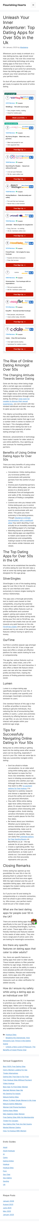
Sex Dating (7, 1178)
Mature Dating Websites (12, 1104)
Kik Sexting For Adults (11, 1094)
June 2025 (7, 1208)
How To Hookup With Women (14, 1131)
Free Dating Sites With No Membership (18, 1117)
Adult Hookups (9, 1151)
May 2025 (7, 1211)
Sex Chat (6, 1174)
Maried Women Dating (12, 1127)
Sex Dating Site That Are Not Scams (17, 1124)
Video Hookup (8, 1083)
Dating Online (8, 1161)
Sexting (6, 1181)
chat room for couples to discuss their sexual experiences (16, 401)
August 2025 (8, 1204)
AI (4, 1154)
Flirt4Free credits (10, 627)
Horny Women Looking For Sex (15, 1070)
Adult (5, 1147)
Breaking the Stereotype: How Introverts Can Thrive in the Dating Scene (17, 1041)
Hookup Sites (11, 1035)
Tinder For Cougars (10, 1121)
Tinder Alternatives (10, 1073)
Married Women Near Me (13, 1090)
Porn (5, 1171)
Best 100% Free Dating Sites (14, 1067)
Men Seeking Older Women (14, 1114)
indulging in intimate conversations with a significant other (20, 520)
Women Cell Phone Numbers (14, 1107)
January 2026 (8, 1201)
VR (4, 1185)
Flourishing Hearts (14, 4)
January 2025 (8, 1215)
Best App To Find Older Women (15, 1087)
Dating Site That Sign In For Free (16, 1077)
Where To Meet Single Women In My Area (19, 1100)
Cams (5, 1158)
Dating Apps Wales (10, 1111)
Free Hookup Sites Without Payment (17, 1080)
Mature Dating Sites (11, 1097)
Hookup (6, 1164)
